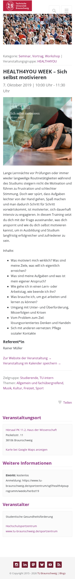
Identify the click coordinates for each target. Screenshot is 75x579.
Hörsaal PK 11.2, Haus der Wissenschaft (31, 430)
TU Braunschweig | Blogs (51, 573)
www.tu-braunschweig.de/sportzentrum (32, 531)
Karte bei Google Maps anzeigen (27, 449)
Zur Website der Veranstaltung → (27, 358)
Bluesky (42, 565)
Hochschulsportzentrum (21, 526)
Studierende (29, 378)
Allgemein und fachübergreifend (40, 383)
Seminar (25, 56)
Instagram (16, 565)
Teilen (67, 402)
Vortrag (37, 56)
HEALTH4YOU (47, 61)
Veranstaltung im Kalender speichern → (32, 363)
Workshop (52, 56)
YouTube (50, 565)
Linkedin (25, 565)
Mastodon (33, 565)
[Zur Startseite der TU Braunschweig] (17, 5)
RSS (59, 565)
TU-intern (46, 378)
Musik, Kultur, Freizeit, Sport (23, 388)
